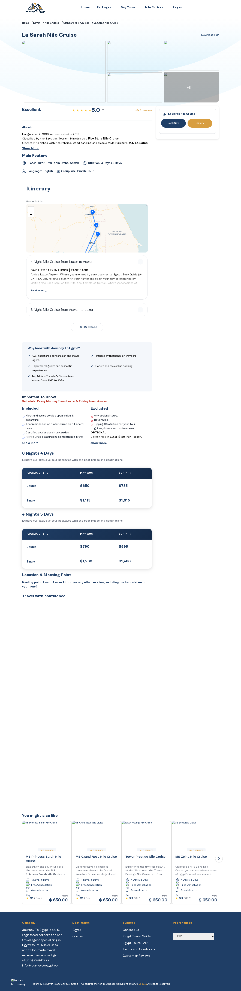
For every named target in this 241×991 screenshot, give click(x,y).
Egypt (76, 930)
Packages (104, 7)
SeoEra (142, 983)
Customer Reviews (136, 956)
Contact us (131, 930)
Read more (37, 290)
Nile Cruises (154, 7)
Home (85, 7)
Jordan (77, 936)
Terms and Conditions (139, 949)
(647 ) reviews (143, 110)
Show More (30, 148)
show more (30, 443)
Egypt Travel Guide (136, 936)
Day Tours (128, 7)
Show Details (88, 327)
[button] (92, 211)
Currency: (180, 930)
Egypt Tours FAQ (135, 943)
